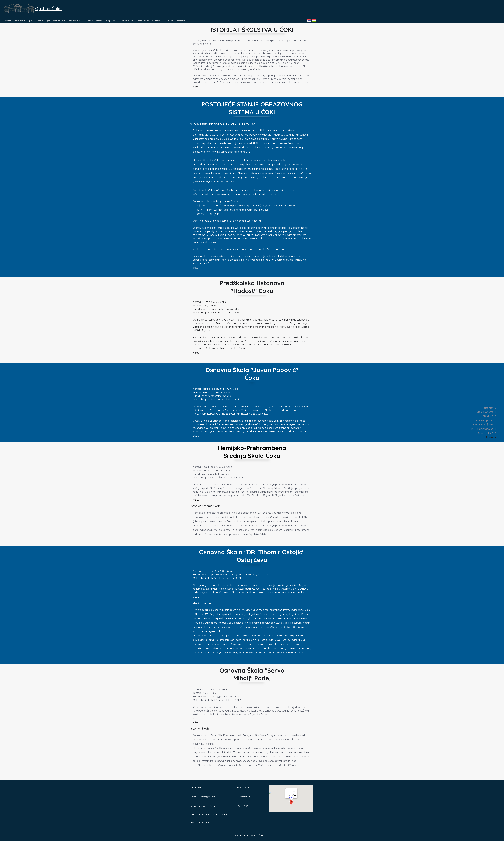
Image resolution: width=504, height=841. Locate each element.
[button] (19, 21)
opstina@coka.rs (207, 797)
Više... (196, 86)
